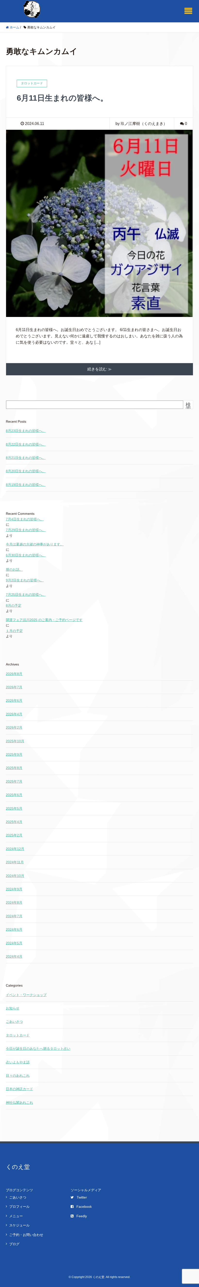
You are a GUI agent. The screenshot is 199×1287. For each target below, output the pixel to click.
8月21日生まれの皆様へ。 (26, 458)
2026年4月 (14, 714)
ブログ (14, 1244)
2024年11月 (15, 862)
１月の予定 (14, 631)
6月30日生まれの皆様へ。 (26, 555)
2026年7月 (14, 687)
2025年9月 (14, 754)
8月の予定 (13, 605)
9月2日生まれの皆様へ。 (25, 580)
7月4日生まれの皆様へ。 (25, 519)
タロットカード (18, 1035)
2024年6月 (14, 929)
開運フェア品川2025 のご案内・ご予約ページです (44, 620)
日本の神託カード (19, 1089)
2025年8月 (14, 768)
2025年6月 (14, 795)
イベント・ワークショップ (26, 995)
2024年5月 (14, 943)
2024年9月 (14, 889)
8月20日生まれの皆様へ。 (26, 471)
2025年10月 (15, 741)
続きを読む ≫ (99, 369)
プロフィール (19, 1206)
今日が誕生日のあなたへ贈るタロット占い (38, 1049)
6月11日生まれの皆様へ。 (62, 98)
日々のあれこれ (18, 1075)
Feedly (81, 1216)
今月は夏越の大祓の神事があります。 (35, 544)
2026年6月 (14, 700)
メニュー (16, 1216)
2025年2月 (14, 835)
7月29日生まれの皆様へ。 (26, 530)
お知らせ (12, 1008)
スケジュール (19, 1225)
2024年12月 (15, 849)
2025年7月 (14, 781)
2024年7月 (14, 916)
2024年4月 (14, 956)
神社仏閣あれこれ (19, 1102)
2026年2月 (14, 727)
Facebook (84, 1206)
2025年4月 (14, 822)
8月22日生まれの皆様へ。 (26, 444)
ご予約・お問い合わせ (26, 1235)
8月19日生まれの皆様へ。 (26, 485)
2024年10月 (15, 876)
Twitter (82, 1197)
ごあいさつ (14, 1022)
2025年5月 (14, 808)
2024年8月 (14, 902)
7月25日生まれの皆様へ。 (26, 594)
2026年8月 (14, 674)
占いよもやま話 (18, 1062)
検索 (188, 406)
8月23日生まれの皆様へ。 (26, 431)
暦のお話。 (14, 569)
